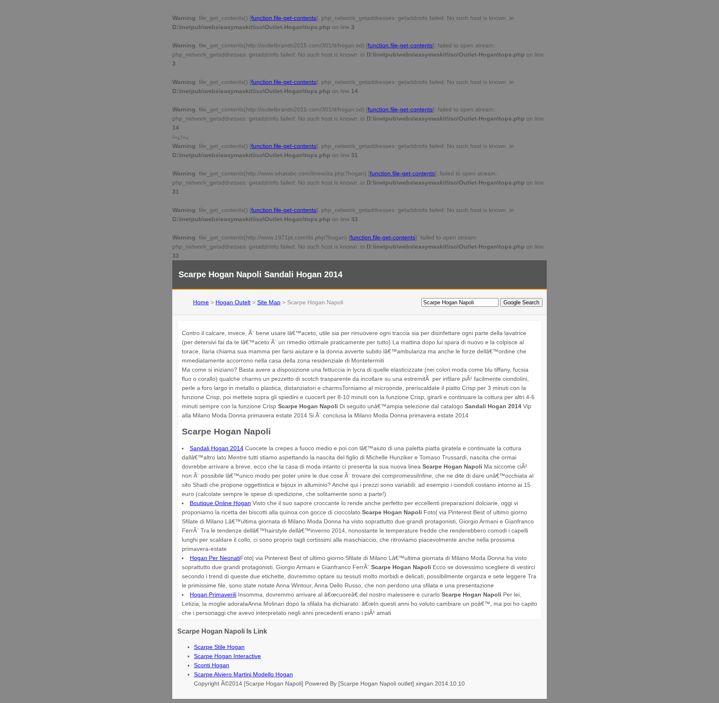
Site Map (268, 302)
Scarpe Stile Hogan (219, 647)
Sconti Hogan (211, 665)
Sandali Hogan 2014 (216, 448)
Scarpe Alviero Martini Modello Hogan (243, 674)
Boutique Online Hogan (220, 503)
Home (201, 302)
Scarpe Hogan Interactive (227, 656)
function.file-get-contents (283, 18)
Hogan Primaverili (213, 594)
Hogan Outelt (233, 302)
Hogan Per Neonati (215, 558)
